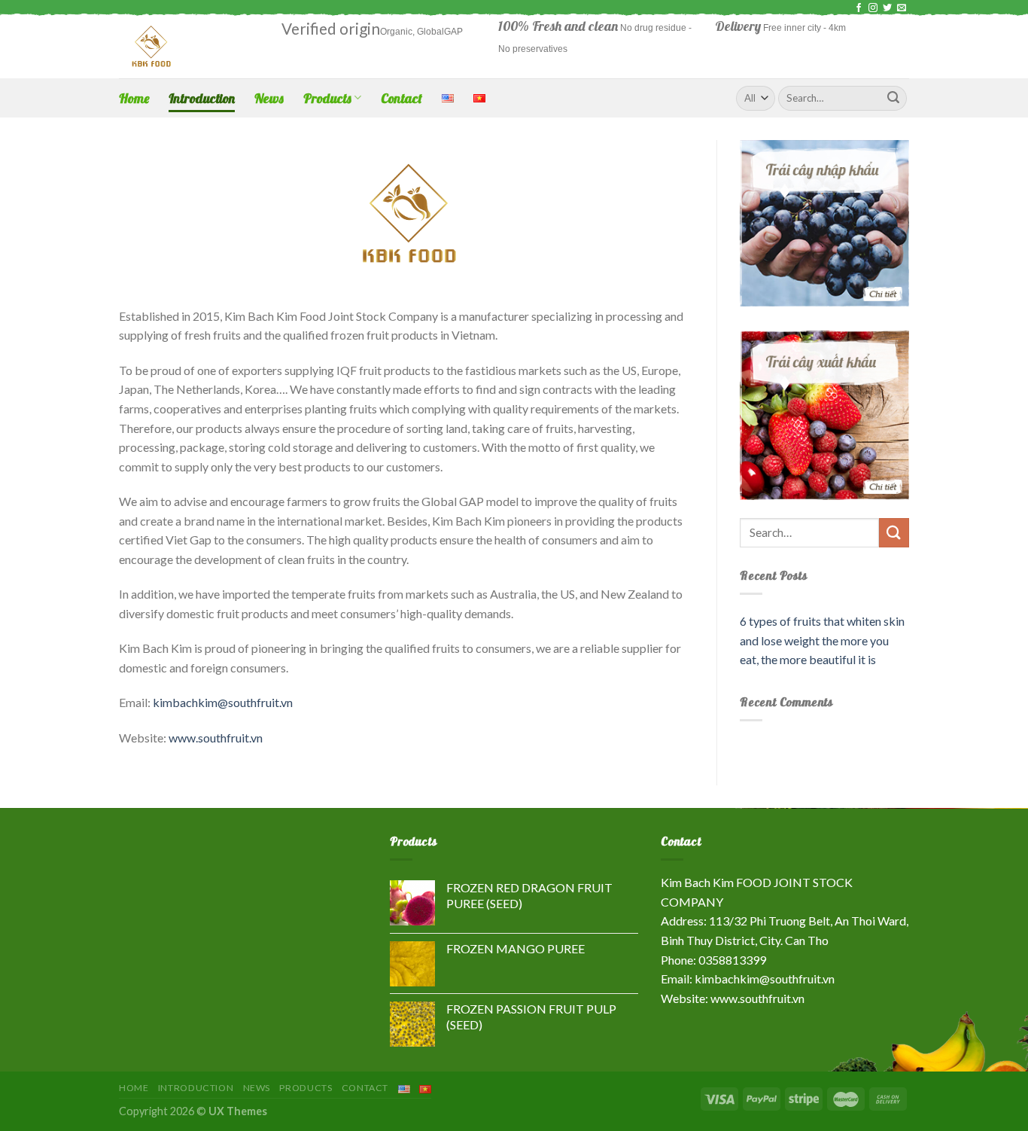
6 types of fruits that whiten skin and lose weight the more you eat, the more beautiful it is (822, 640)
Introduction (202, 98)
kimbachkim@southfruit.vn (223, 702)
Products (327, 98)
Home (134, 98)
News (269, 98)
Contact (401, 98)
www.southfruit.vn (216, 737)
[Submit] (894, 532)
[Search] (893, 98)
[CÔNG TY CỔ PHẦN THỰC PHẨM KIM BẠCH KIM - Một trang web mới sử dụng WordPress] (189, 47)
